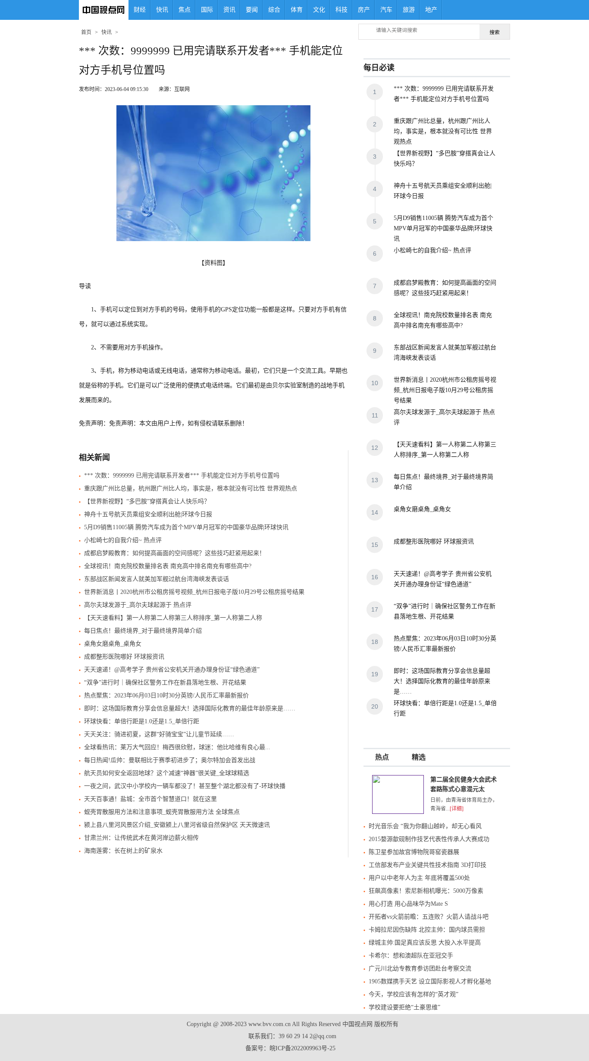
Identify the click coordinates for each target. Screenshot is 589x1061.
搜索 (494, 32)
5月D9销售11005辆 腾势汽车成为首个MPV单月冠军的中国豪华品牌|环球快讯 (186, 527)
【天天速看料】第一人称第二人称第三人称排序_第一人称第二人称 (173, 618)
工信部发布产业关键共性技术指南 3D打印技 (427, 865)
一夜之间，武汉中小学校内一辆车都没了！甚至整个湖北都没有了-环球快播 (184, 786)
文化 (319, 9)
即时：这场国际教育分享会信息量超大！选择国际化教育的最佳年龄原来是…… (189, 708)
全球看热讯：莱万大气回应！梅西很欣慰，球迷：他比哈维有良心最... (177, 747)
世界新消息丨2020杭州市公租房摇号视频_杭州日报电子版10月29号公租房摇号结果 (194, 592)
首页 (86, 32)
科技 (341, 9)
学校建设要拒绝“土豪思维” (404, 1007)
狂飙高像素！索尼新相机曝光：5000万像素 (426, 891)
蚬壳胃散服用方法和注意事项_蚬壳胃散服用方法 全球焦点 (162, 812)
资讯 (229, 9)
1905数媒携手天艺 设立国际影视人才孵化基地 (430, 981)
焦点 (185, 9)
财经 (140, 9)
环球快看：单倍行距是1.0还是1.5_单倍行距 (141, 721)
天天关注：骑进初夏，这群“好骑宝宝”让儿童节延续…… (159, 734)
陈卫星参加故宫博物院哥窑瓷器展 (414, 852)
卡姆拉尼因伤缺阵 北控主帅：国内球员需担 (427, 929)
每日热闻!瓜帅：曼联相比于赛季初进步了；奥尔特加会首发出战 (169, 760)
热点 (382, 757)
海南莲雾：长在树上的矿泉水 (123, 851)
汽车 (386, 9)
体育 (297, 9)
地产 (431, 9)
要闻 (252, 9)
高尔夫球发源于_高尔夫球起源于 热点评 (137, 605)
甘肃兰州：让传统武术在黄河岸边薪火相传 (141, 838)
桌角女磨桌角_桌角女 (112, 643)
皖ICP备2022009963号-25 (302, 1048)
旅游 (409, 9)
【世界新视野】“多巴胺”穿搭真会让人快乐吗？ (147, 501)
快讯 (162, 9)
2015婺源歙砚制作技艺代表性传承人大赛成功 (429, 839)
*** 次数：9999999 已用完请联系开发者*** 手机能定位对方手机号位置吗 (181, 475)
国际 (207, 9)
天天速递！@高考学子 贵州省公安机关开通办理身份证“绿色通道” (172, 669)
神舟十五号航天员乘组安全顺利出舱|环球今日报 (148, 514)
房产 (364, 9)
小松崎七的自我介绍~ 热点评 (123, 540)
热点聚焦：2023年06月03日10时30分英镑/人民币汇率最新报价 (166, 695)
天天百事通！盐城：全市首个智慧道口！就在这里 (150, 799)
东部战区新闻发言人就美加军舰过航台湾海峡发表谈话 (156, 579)
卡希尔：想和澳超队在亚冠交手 (411, 955)
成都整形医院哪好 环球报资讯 (124, 656)
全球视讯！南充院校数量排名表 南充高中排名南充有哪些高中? (167, 566)
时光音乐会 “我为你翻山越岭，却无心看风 (425, 826)
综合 (274, 9)
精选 (419, 757)
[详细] (457, 809)
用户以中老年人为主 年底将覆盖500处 (419, 878)
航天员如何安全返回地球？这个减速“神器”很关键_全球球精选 (166, 773)
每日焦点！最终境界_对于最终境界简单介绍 (143, 631)
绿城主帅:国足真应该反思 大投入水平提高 (425, 942)
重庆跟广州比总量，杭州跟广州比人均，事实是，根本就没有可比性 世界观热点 (190, 488)
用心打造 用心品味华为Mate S (408, 904)
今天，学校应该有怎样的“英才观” (413, 994)
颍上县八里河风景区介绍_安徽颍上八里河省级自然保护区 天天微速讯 (177, 825)
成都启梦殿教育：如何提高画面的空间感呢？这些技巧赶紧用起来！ (174, 553)
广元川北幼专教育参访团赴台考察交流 (420, 968)
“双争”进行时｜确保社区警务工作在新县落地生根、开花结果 (165, 682)
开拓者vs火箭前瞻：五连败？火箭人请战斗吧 (429, 916)
